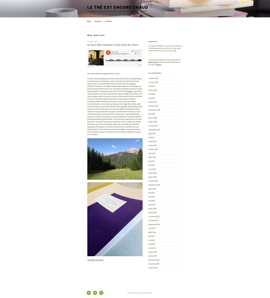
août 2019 (151, 94)
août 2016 (151, 153)
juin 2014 (151, 236)
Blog (89, 21)
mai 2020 (151, 86)
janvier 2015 (152, 212)
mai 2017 (151, 137)
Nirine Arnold (152, 62)
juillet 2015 (152, 189)
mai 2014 (151, 240)
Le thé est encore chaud (117, 7)
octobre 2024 (153, 78)
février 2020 (152, 90)
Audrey (158, 64)
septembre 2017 (154, 130)
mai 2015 (151, 197)
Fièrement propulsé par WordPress (139, 293)
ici (175, 51)
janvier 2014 (152, 256)
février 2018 (152, 118)
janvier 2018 (152, 122)
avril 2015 (151, 201)
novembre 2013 (153, 264)
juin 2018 (151, 114)
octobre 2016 (153, 149)
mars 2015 (152, 205)
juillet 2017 (152, 133)
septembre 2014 (154, 224)
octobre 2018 (153, 106)
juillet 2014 (152, 232)
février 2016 (152, 173)
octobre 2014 (153, 220)
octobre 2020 (153, 82)
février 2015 (152, 209)
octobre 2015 (153, 181)
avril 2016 (151, 165)
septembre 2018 (154, 110)
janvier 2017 (152, 145)
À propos (98, 21)
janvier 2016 (152, 177)
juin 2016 (151, 161)
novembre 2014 (153, 216)
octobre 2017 (153, 126)
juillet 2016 (152, 157)
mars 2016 (152, 169)
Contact (108, 21)
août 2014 (151, 228)
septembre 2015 (154, 185)
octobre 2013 (153, 268)
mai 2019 (151, 98)
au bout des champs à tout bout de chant (112, 44)
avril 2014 (151, 244)
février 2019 (152, 102)
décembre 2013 (153, 260)
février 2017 (152, 141)
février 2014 (152, 252)
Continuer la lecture (95, 260)
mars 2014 (152, 248)
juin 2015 (151, 193)
